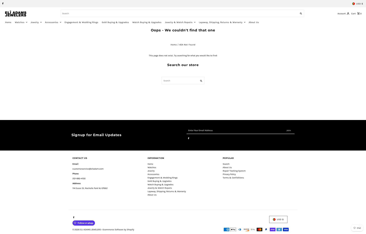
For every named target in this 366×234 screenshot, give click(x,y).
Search (226, 164)
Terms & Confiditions (233, 177)
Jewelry (35, 22)
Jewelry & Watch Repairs (179, 22)
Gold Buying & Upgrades (115, 22)
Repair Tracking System (234, 171)
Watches (19, 22)
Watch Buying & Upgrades (147, 22)
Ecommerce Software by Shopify (118, 229)
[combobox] (179, 13)
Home (8, 22)
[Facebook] (2, 4)
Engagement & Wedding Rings (81, 22)
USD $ (359, 3)
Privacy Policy (229, 174)
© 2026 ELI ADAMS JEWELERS (87, 229)
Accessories (51, 22)
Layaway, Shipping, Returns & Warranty (220, 22)
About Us (254, 22)
